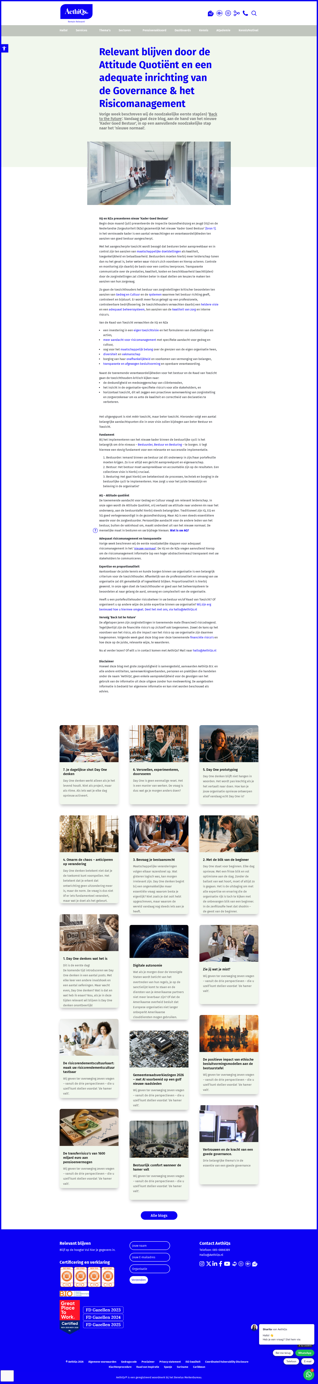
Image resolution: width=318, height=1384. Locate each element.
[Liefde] (211, 12)
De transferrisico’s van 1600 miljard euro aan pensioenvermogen (84, 1157)
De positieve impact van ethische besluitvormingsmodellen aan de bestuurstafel (228, 1064)
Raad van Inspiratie (147, 1367)
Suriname (182, 1367)
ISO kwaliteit (193, 1361)
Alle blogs (159, 1215)
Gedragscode (129, 1361)
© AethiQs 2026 (75, 1361)
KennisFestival (248, 30)
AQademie (223, 30)
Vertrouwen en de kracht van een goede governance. (228, 1152)
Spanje (168, 1367)
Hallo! (64, 30)
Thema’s (105, 30)
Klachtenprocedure (120, 1367)
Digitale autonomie (147, 965)
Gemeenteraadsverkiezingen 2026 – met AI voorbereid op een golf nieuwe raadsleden (158, 1079)
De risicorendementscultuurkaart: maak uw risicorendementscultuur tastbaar (89, 1067)
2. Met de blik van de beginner (226, 860)
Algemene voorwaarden (102, 1361)
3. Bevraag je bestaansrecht (154, 860)
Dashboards (183, 30)
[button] (4, 48)
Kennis (203, 30)
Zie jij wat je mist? (216, 969)
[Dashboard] (219, 12)
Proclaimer (148, 1361)
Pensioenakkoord (154, 30)
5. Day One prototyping (220, 770)
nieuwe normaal (145, 548)
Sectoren (125, 30)
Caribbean (199, 1367)
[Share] (237, 12)
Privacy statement (170, 1361)
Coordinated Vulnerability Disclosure (226, 1361)
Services (81, 30)
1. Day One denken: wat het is (85, 959)
